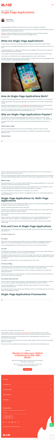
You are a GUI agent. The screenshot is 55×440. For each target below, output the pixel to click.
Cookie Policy (10, 426)
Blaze (4, 33)
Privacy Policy (5, 426)
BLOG (2, 10)
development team (25, 332)
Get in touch (27, 369)
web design (26, 105)
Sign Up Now (8, 416)
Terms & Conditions (16, 426)
